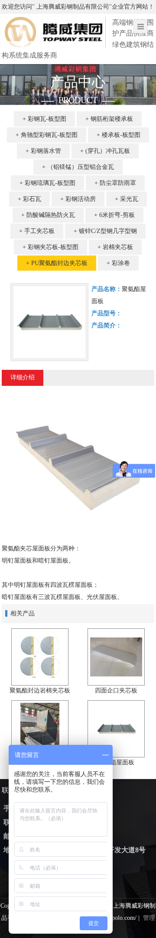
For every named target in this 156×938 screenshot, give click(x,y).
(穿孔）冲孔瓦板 (107, 151)
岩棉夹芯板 (118, 247)
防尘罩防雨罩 (118, 183)
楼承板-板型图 (121, 135)
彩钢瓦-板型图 (47, 119)
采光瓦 (129, 199)
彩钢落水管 (46, 151)
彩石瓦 (32, 199)
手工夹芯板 (39, 231)
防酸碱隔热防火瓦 (50, 215)
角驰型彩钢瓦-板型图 (49, 135)
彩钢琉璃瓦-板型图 (50, 183)
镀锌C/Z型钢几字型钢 (108, 231)
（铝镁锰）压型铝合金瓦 (80, 167)
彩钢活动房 (80, 199)
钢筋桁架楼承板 (112, 119)
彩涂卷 (121, 263)
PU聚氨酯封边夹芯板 (59, 263)
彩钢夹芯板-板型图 (53, 247)
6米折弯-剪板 (117, 215)
